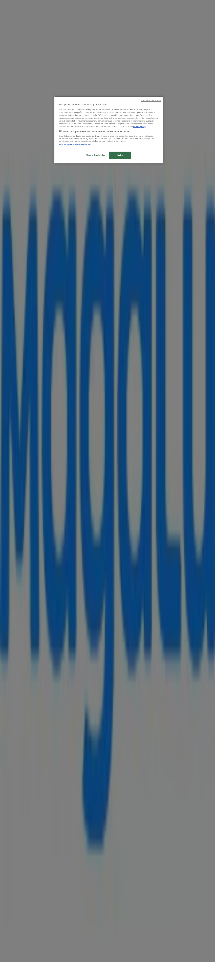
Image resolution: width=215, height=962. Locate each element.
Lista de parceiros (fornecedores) (75, 144)
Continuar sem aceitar (151, 100)
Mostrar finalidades (95, 155)
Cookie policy (139, 126)
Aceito (120, 155)
